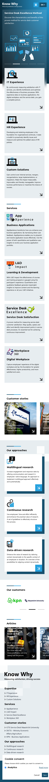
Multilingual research (15, 746)
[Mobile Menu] (36, 5)
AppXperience (12, 708)
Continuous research (14, 749)
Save (45, 775)
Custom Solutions (13, 699)
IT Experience (11, 693)
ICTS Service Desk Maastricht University (22, 727)
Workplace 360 (12, 718)
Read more (43, 767)
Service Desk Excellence (16, 715)
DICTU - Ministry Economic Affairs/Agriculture (17, 732)
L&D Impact (11, 711)
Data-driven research (15, 752)
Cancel (36, 775)
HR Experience (12, 696)
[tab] (8, 64)
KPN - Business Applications (17, 736)
